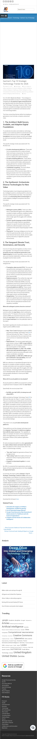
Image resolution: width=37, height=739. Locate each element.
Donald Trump (12, 640)
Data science (28, 638)
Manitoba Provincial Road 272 (16, 647)
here (17, 499)
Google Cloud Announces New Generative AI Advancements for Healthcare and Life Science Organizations (18, 513)
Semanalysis (5, 685)
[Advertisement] (18, 41)
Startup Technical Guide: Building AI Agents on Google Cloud (18, 532)
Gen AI (3, 681)
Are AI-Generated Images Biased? (16, 510)
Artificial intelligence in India (24, 90)
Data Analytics (6, 692)
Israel (14, 645)
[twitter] (6, 2)
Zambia (21, 656)
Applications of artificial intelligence (14, 88)
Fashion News (5, 717)
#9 (29, 397)
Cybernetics (19, 91)
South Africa (25, 649)
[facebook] (4, 2)
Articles (5, 623)
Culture (12, 638)
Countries (10, 635)
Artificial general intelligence (17, 623)
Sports (4, 719)
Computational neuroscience (9, 91)
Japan (18, 645)
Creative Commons (22, 635)
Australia (26, 627)
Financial (4, 701)
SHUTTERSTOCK (15, 649)
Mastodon (4, 728)
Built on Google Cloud (7, 735)
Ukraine (11, 652)
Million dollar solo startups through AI (12, 590)
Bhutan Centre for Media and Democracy (11, 629)
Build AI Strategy (6, 687)
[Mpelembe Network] (4, 9)
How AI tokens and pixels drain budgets (12, 606)
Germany (22, 642)
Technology (17, 86)
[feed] (10, 2)
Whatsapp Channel (7, 720)
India (3, 645)
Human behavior (29, 642)
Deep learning (25, 91)
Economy (19, 641)
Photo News (5, 724)
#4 (29, 332)
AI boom (28, 86)
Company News (6, 715)
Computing (4, 635)
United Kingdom (22, 652)
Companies (5, 632)
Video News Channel (7, 722)
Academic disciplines (14, 620)
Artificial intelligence (27, 88)
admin (24, 93)
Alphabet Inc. (29, 620)
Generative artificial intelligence (10, 642)
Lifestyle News (6, 713)
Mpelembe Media (30, 735)
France (25, 641)
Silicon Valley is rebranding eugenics (11, 598)
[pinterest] (8, 2)
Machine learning (16, 93)
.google (5, 620)
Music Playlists (6, 690)
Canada (22, 629)
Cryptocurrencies (5, 638)
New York (30, 647)
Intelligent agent (9, 645)
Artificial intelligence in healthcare (10, 90)
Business (4, 706)
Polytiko (4, 689)
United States (9, 656)
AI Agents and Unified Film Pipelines (11, 594)
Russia (8, 649)
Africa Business (6, 710)
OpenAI (4, 649)
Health (3, 702)
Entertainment (6, 704)
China (27, 630)
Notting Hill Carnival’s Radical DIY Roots (12, 602)
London (24, 645)
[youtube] (13, 2)
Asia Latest (5, 711)
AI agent (23, 620)
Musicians (25, 647)
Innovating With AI (7, 683)
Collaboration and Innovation (9, 726)
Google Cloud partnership (9, 680)
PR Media (5, 697)
